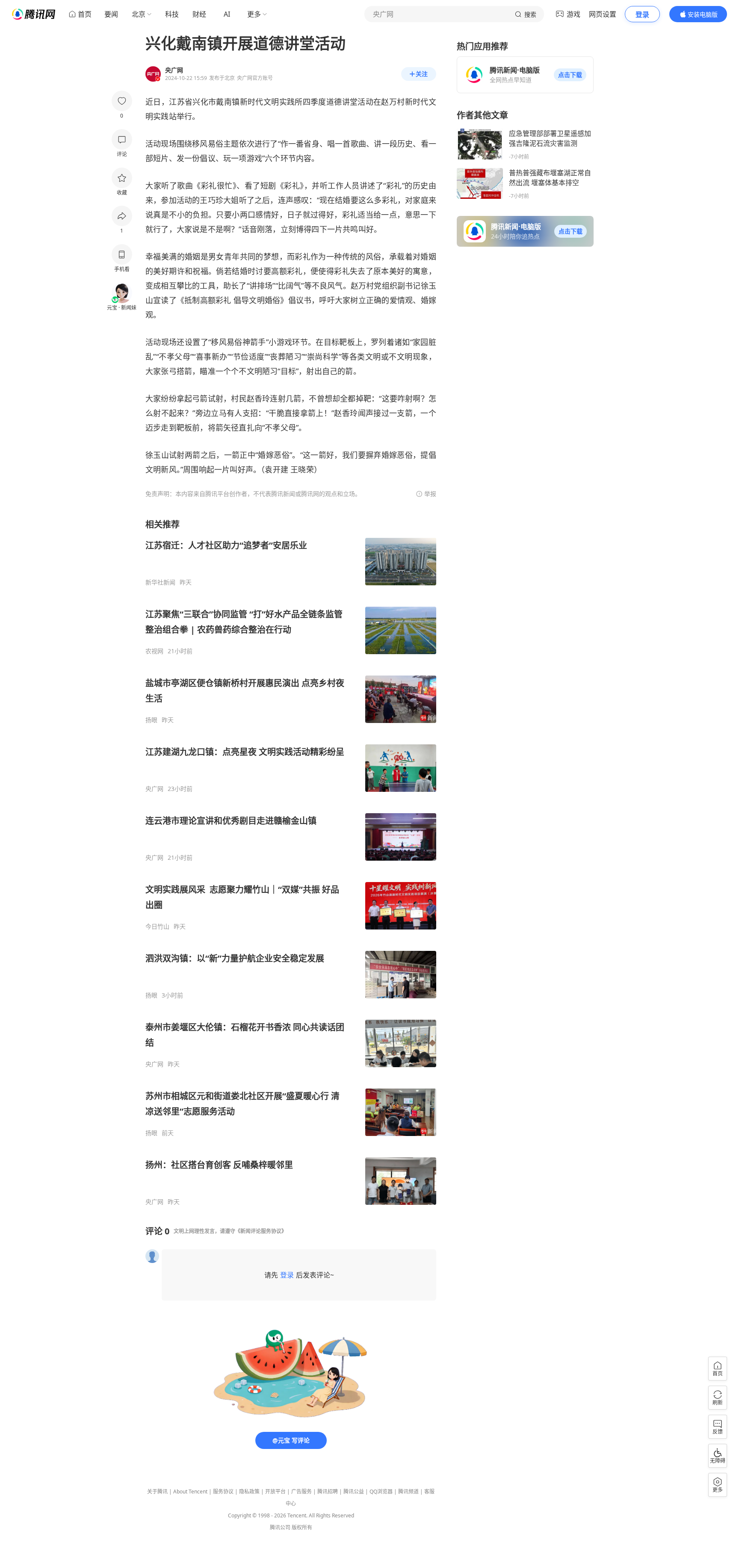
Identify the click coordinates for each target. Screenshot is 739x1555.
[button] (570, 74)
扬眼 (151, 720)
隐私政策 (249, 1491)
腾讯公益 (353, 1491)
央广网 (154, 789)
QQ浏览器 (381, 1491)
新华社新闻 (160, 582)
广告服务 (301, 1491)
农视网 (154, 651)
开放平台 (275, 1491)
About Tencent (190, 1491)
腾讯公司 (280, 1527)
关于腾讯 (157, 1491)
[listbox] (290, 862)
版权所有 (302, 1527)
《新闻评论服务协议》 (261, 1231)
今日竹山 (157, 926)
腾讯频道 (408, 1491)
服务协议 (223, 1491)
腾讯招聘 (327, 1491)
